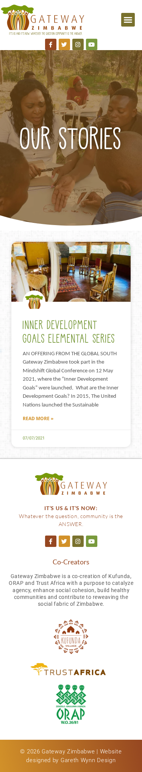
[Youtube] (91, 44)
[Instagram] (78, 44)
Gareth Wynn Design (88, 760)
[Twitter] (64, 44)
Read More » (38, 418)
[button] (128, 20)
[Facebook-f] (50, 44)
